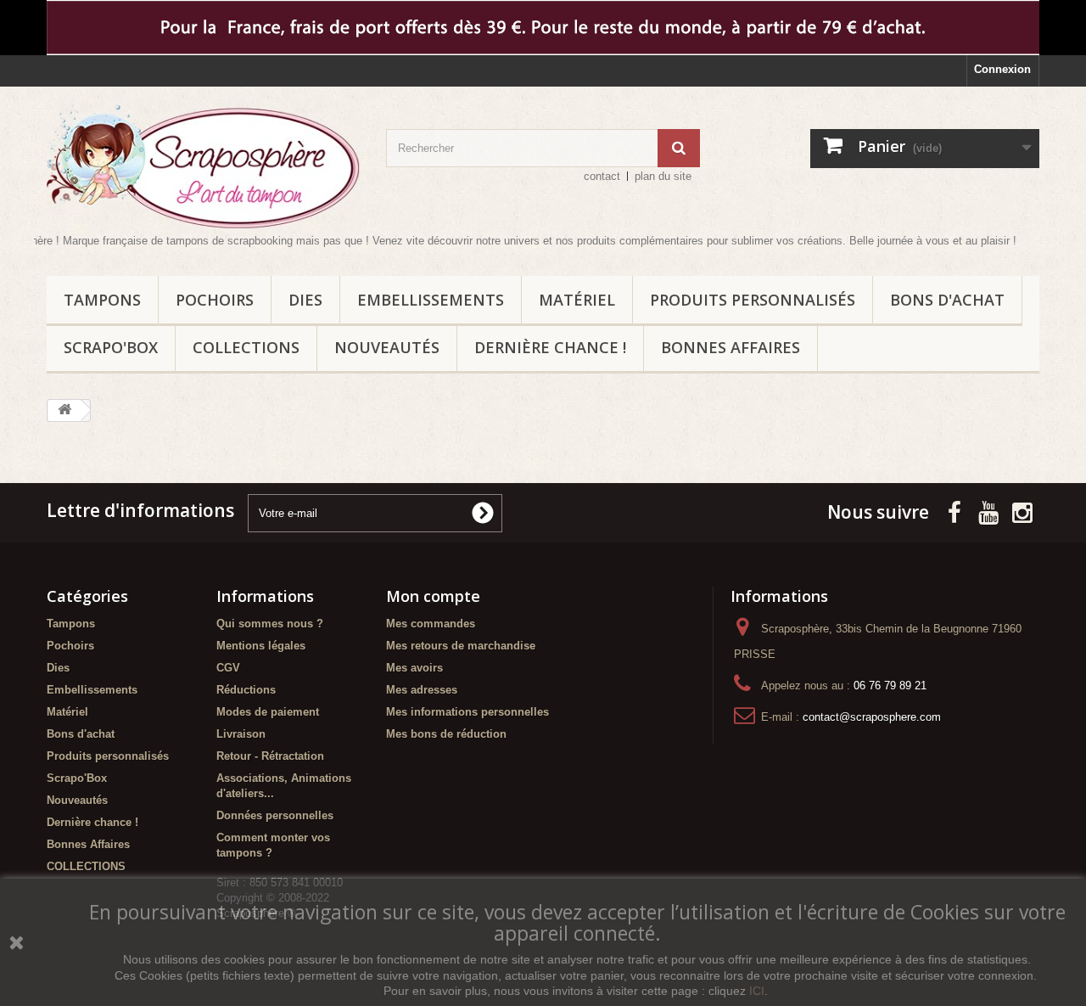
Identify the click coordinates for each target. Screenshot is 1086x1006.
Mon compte (433, 596)
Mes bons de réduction (446, 734)
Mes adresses (421, 689)
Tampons (102, 299)
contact (602, 176)
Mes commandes (430, 623)
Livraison (241, 734)
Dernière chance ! (550, 347)
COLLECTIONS (246, 347)
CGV (228, 667)
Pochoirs (215, 299)
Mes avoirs (414, 667)
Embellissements (430, 299)
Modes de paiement (267, 711)
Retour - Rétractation (270, 756)
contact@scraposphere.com (872, 717)
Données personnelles (274, 815)
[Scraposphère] (204, 166)
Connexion (1002, 69)
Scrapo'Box (111, 347)
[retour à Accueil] (64, 410)
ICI (756, 991)
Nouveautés (386, 347)
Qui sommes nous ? (269, 623)
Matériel (577, 299)
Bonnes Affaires (730, 347)
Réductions (246, 689)
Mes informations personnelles (467, 711)
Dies (305, 299)
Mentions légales (260, 645)
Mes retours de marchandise (460, 645)
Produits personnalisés (752, 299)
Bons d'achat (947, 299)
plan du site (663, 176)
